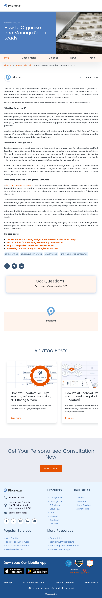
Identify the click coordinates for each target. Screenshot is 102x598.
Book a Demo (51, 468)
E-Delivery (55, 505)
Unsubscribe (51, 594)
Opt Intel (54, 520)
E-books (53, 57)
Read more (16, 418)
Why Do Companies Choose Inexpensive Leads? (30, 245)
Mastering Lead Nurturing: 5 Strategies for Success (32, 248)
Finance (80, 497)
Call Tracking (12, 538)
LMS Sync (54, 497)
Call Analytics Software (17, 545)
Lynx (52, 512)
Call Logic (54, 501)
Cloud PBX (55, 508)
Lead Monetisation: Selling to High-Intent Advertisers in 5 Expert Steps (41, 239)
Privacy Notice (91, 582)
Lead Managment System (31, 254)
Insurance (81, 501)
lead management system (18, 185)
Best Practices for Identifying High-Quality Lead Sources (35, 242)
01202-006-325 (16, 497)
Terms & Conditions (64, 582)
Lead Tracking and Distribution (74, 254)
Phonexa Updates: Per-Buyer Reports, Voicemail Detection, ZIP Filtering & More (31, 396)
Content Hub (56, 538)
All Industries (82, 508)
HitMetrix (54, 516)
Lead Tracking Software (17, 541)
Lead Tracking (51, 254)
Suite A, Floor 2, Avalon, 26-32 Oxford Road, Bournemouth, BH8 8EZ (20, 505)
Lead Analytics (11, 254)
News (73, 57)
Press (92, 57)
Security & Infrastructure (62, 541)
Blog (6, 57)
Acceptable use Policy (33, 582)
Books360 (54, 523)
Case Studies (29, 57)
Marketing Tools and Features (64, 545)
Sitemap (8, 582)
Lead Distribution (14, 549)
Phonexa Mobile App (60, 549)
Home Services (83, 505)
